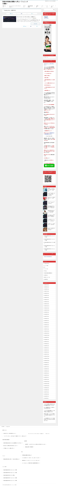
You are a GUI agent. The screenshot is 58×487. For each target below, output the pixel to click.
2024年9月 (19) (46, 312)
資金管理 (37, 6)
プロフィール (24, 6)
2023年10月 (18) (46, 335)
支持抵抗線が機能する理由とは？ (27, 455)
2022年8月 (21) (46, 364)
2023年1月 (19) (46, 354)
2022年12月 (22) (46, 356)
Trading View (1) (46, 263)
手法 (22, 451)
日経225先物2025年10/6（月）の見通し (9, 475)
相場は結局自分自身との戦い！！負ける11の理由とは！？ (51, 211)
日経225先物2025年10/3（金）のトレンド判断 (10, 472)
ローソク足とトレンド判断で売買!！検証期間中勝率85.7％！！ (51, 216)
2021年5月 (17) (46, 396)
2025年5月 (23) (46, 295)
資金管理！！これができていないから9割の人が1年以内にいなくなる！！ (51, 189)
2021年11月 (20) (46, 383)
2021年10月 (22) (46, 385)
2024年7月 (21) (46, 316)
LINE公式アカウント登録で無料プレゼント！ (51, 198)
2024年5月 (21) (46, 320)
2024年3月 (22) (46, 324)
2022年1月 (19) (46, 379)
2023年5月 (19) (46, 345)
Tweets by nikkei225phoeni (48, 256)
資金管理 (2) (46, 279)
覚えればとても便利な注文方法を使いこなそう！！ (51, 229)
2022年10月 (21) (46, 360)
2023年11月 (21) (46, 333)
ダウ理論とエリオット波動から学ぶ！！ (51, 224)
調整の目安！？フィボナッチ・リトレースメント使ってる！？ (31, 460)
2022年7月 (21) (46, 366)
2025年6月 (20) (46, 293)
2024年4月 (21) (46, 322)
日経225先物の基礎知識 (30, 6)
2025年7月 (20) (46, 291)
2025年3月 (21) (46, 299)
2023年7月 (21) (46, 341)
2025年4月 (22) (46, 297)
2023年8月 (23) (46, 339)
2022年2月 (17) (46, 377)
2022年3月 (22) (46, 375)
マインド (42, 6)
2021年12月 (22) (46, 381)
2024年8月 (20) (46, 314)
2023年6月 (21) (46, 343)
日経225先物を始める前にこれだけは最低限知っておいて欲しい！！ (51, 207)
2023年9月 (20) (46, 337)
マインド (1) (46, 268)
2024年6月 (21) (46, 318)
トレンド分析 (52, 6)
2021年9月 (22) (46, 387)
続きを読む (35, 23)
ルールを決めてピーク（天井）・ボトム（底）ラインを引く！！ (51, 220)
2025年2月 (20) (46, 301)
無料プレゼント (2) (47, 277)
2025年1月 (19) (46, 303)
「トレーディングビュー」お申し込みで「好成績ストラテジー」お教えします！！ (51, 194)
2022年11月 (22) (46, 358)
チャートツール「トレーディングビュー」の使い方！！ (15, 6)
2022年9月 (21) (46, 362)
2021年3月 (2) (46, 398)
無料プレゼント (4, 6)
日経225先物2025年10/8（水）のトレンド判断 (10, 480)
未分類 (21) (46, 275)
